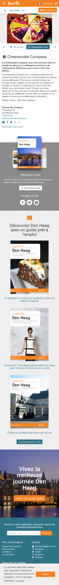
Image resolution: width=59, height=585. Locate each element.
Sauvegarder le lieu (39, 47)
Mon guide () (49, 10)
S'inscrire (46, 533)
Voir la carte (18, 47)
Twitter (38, 551)
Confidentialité (8, 554)
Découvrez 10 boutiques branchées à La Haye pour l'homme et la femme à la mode (29, 366)
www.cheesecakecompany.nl (14, 118)
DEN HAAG (14, 10)
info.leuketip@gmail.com (45, 546)
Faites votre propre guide (29, 498)
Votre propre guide (31, 188)
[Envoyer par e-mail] (36, 202)
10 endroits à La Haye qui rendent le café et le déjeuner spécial (29, 299)
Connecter (47, 3)
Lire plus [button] (20, 581)
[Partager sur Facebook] (22, 202)
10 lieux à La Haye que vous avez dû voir (29, 432)
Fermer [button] (45, 574)
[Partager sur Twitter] (29, 202)
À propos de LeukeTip (11, 546)
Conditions (6, 551)
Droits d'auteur (8, 549)
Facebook (39, 549)
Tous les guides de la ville (29, 441)
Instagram (39, 554)
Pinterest (39, 557)
